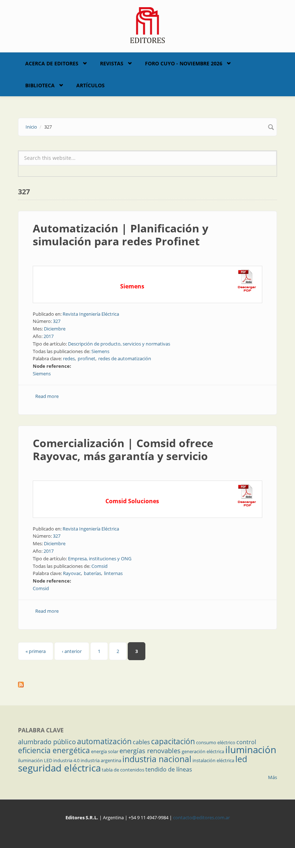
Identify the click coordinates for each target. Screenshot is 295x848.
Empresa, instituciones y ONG (99, 558)
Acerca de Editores (51, 63)
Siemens (100, 351)
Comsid (99, 566)
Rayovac (72, 573)
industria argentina (101, 760)
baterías (92, 573)
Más (272, 777)
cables (141, 742)
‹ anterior (72, 651)
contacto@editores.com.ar (201, 817)
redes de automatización (124, 358)
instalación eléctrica (213, 760)
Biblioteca (40, 85)
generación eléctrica (203, 751)
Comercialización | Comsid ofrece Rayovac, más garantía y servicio (123, 449)
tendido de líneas (168, 769)
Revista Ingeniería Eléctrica (91, 314)
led (241, 759)
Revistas (111, 63)
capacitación (173, 741)
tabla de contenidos (123, 769)
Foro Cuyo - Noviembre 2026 (183, 63)
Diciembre (54, 328)
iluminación (250, 749)
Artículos (90, 85)
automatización (104, 741)
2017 (49, 336)
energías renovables (150, 750)
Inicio (31, 127)
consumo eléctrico (215, 742)
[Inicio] (147, 24)
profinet (86, 358)
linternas (113, 573)
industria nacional (156, 759)
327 (56, 321)
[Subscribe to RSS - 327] (147, 684)
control (246, 742)
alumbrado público (47, 741)
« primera (36, 651)
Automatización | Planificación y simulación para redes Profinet (120, 235)
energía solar (104, 751)
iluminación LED (35, 760)
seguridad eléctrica (59, 767)
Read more (47, 396)
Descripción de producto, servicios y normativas (119, 343)
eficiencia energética (54, 750)
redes (69, 358)
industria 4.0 (66, 760)
